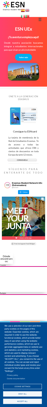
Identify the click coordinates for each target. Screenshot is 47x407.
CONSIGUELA (22, 160)
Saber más (23, 57)
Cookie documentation (16, 378)
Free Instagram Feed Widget (24, 244)
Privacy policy (12, 375)
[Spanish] (23, 11)
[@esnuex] (7, 185)
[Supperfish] (40, 19)
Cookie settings (22, 386)
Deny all (22, 394)
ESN (8, 15)
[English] (27, 11)
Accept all (22, 401)
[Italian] (23, 17)
